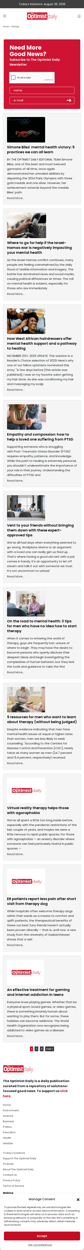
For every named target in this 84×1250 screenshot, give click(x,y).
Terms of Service (13, 1186)
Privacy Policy (11, 1180)
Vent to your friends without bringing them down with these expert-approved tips (40, 530)
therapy (15, 26)
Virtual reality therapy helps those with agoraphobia (38, 810)
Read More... (15, 198)
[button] (78, 1199)
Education (9, 1132)
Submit (69, 100)
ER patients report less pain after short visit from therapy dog (41, 901)
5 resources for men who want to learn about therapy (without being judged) (42, 719)
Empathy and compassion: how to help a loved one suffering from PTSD (40, 437)
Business (8, 1121)
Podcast (8, 1164)
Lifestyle (8, 1143)
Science (8, 1116)
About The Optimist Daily (18, 1169)
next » (49, 1049)
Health (7, 1138)
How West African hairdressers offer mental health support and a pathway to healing (42, 343)
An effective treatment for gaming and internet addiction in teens (38, 992)
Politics (7, 1127)
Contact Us (10, 1175)
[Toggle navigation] (4, 16)
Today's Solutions (14, 1153)
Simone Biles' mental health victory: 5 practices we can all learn (41, 149)
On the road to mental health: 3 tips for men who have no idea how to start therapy (42, 626)
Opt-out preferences (40, 1244)
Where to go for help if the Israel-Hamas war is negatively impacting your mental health (39, 247)
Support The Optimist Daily (19, 1158)
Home (6, 26)
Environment (11, 1110)
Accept (42, 1236)
